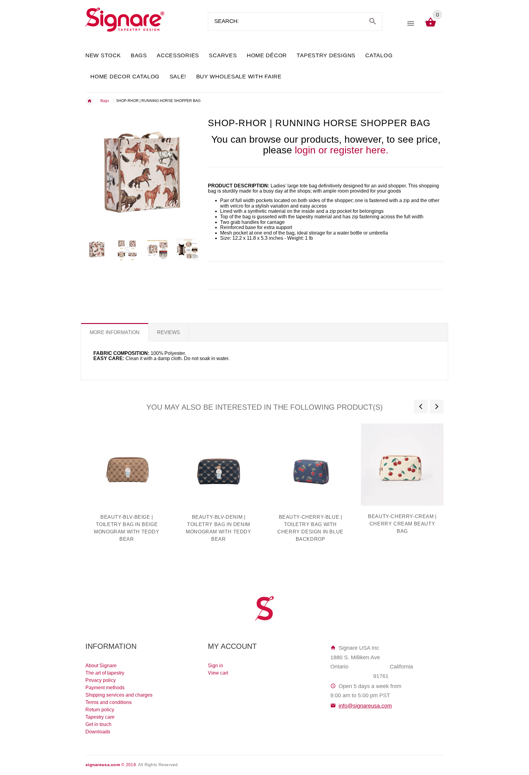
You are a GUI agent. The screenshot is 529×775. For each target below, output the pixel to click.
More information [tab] (115, 332)
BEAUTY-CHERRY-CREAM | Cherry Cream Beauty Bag (402, 524)
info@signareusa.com (365, 706)
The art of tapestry (104, 672)
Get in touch (98, 724)
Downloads (97, 731)
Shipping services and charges (118, 695)
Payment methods (105, 687)
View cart (218, 672)
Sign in (215, 665)
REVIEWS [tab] (168, 332)
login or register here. (341, 150)
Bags (104, 101)
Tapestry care (99, 717)
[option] (96, 249)
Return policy (99, 709)
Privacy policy (100, 680)
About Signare (101, 665)
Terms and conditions (108, 702)
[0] (430, 26)
